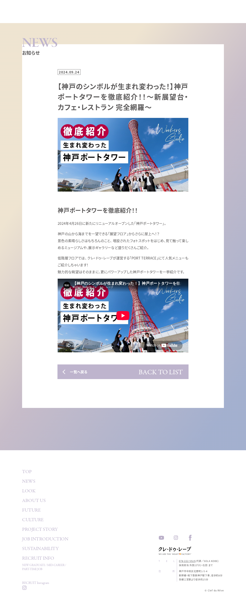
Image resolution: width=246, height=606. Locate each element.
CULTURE (33, 520)
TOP (27, 472)
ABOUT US (34, 501)
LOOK (28, 491)
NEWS (28, 482)
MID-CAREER (56, 565)
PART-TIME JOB (32, 569)
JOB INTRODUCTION (45, 540)
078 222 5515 (187, 561)
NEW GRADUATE (33, 565)
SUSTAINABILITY (40, 549)
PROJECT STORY (40, 530)
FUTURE (31, 511)
